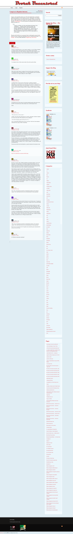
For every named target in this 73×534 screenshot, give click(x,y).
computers (47, 184)
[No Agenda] (12, 528)
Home (12, 7)
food (47, 215)
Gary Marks (15, 128)
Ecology (47, 203)
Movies (47, 257)
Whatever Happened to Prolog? (50, 486)
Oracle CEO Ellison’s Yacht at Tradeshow (52, 431)
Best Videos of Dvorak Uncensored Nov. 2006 (52, 372)
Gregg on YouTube (49, 398)
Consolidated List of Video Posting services (52, 382)
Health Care (48, 230)
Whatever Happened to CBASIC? (51, 469)
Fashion (47, 211)
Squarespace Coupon (49, 442)
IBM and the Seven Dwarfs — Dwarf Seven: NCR (53, 411)
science (47, 290)
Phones (47, 269)
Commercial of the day (49, 380)
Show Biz (47, 294)
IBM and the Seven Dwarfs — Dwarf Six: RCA (53, 413)
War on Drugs (48, 327)
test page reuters (48, 454)
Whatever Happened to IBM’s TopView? (52, 478)
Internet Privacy (48, 244)
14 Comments (12, 43)
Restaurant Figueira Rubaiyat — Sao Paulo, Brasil (53, 436)
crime (47, 192)
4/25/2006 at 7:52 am (15, 60)
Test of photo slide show (49, 450)
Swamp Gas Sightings (49, 308)
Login (16, 7)
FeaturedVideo (48, 213)
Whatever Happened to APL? (50, 465)
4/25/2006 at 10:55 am (15, 80)
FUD (47, 217)
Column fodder (48, 182)
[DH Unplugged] (23, 528)
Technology (48, 313)
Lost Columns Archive (49, 250)
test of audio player (49, 446)
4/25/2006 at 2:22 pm (15, 160)
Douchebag (48, 199)
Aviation (47, 172)
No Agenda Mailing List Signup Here (51, 429)
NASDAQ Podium (49, 427)
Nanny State (48, 261)
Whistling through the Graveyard (50, 331)
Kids (47, 246)
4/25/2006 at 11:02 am (15, 112)
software (47, 298)
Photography (48, 271)
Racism (47, 277)
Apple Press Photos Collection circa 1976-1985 (52, 354)
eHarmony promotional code (50, 389)
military (47, 255)
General (47, 221)
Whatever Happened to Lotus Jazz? (51, 480)
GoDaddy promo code (49, 396)
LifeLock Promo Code (49, 423)
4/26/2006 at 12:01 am (15, 188)
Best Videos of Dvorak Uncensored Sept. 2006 (52, 376)
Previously (34, 37)
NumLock (40, 10)
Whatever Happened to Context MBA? (51, 474)
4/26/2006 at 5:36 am (15, 221)
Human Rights (48, 234)
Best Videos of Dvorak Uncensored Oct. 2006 (52, 374)
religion (47, 281)
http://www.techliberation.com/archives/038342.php (20, 153)
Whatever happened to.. (49, 329)
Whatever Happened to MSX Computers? (52, 482)
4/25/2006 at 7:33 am (15, 47)
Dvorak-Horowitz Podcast (50, 201)
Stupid (47, 306)
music (47, 259)
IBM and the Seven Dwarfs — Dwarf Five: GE (52, 403)
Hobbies (47, 232)
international (48, 240)
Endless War (48, 207)
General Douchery (48, 223)
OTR (47, 267)
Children (47, 180)
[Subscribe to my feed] (47, 115)
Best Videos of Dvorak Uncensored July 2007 (52, 370)
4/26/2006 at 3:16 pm (15, 235)
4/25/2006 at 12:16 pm (15, 151)
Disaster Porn (48, 196)
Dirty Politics (48, 194)
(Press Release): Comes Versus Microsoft (52, 344)
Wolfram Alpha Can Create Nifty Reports (52, 509)
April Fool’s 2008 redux (49, 358)
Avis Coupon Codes (49, 363)
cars (47, 178)
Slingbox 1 (47, 440)
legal (47, 248)
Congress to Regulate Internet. (19, 12)
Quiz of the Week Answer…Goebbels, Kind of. (52, 433)
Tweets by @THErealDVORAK (50, 59)
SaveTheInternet (18, 21)
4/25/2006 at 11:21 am (15, 129)
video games (48, 325)
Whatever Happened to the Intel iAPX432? (52, 501)
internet (47, 242)
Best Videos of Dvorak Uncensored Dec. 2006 (52, 368)
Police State (48, 273)
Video (47, 323)
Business (47, 176)
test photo (47, 456)
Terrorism (47, 317)
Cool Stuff (47, 188)
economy (47, 205)
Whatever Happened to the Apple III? (51, 488)
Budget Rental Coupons (49, 378)
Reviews (47, 284)
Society (47, 296)
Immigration (48, 238)
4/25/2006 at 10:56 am (15, 100)
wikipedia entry (29, 37)
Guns (47, 228)
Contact (47, 384)
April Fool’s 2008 (48, 356)
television (47, 315)
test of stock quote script (49, 452)
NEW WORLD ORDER (49, 263)
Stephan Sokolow (16, 150)
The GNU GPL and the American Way (51, 460)
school (47, 288)
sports (47, 302)
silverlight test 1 (48, 438)
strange (47, 304)
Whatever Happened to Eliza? (50, 476)
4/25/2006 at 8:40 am (15, 69)
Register (21, 7)
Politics (47, 275)
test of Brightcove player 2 (50, 448)
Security (47, 292)
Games (47, 219)
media (47, 252)
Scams (47, 286)
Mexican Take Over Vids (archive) (51, 425)
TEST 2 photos (48, 444)
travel (47, 321)
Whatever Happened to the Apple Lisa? (51, 490)
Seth (14, 198)
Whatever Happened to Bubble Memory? (52, 467)
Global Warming (48, 225)
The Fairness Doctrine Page (50, 458)
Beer (47, 174)
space (47, 300)
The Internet (48, 319)
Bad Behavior (2, 532)
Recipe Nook (48, 279)
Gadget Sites (48, 394)
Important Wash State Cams (50, 421)
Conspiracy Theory (49, 186)
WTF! (47, 333)
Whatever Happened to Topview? (50, 506)
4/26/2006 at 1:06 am (15, 199)
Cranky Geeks (48, 190)
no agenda (47, 265)
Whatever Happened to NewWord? (51, 484)
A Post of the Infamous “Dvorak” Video (51, 346)
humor (47, 236)
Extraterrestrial (48, 209)
